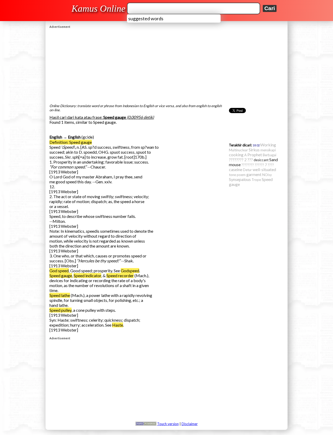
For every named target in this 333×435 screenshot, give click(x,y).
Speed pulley (60, 310)
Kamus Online (98, 8)
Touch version (168, 424)
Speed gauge (60, 275)
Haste (117, 324)
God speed (59, 270)
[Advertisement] (166, 64)
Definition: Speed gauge (70, 142)
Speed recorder (120, 275)
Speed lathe (59, 295)
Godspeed (130, 270)
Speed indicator (87, 275)
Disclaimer (190, 424)
